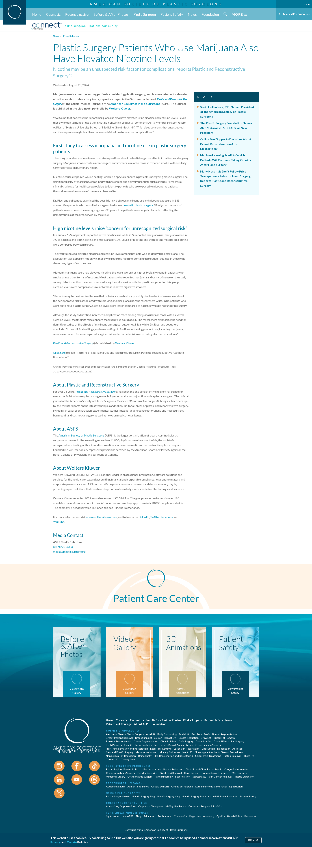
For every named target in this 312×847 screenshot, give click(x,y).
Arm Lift (150, 734)
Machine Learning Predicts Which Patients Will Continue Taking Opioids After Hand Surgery (225, 159)
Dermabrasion (203, 741)
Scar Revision (182, 776)
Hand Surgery (192, 772)
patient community (104, 25)
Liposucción (236, 786)
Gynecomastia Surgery (208, 744)
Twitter (154, 517)
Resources (250, 816)
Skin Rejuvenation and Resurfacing (173, 755)
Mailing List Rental (176, 806)
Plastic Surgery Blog (143, 796)
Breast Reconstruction (148, 769)
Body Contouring (167, 734)
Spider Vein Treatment (208, 755)
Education (149, 816)
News (192, 14)
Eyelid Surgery (114, 744)
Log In (306, 4)
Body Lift (184, 734)
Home (36, 14)
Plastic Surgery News (118, 796)
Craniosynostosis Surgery (120, 772)
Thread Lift (112, 759)
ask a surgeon (75, 25)
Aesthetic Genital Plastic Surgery (125, 734)
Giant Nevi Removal (171, 772)
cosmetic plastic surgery (138, 205)
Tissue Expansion (244, 776)
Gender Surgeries (147, 772)
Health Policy (234, 816)
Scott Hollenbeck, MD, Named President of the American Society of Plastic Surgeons (227, 111)
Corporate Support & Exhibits (205, 806)
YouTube (58, 521)
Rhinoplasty (144, 755)
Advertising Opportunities (121, 806)
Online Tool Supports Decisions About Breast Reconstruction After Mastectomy (225, 143)
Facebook (167, 517)
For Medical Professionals (294, 14)
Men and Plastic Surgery (119, 752)
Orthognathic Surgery (139, 776)
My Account (113, 816)
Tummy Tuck (128, 759)
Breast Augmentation (224, 734)
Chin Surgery (186, 741)
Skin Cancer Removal (220, 776)
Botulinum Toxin (201, 734)
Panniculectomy (164, 776)
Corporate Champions (150, 806)
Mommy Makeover (170, 752)
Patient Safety (172, 14)
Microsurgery (239, 772)
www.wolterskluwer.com (101, 517)
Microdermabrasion (146, 752)
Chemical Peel (168, 741)
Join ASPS (127, 816)
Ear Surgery (237, 741)
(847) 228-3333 (63, 546)
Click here (59, 352)
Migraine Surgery (115, 776)
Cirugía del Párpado (182, 786)
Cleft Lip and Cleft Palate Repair (204, 769)
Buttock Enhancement (118, 741)
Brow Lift (206, 737)
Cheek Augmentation (146, 741)
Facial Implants (143, 744)
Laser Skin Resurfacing (186, 748)
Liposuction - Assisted (229, 748)
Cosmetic (53, 14)
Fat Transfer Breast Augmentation (173, 744)
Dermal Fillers (221, 741)
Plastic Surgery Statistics (196, 796)
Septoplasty (199, 776)
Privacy (55, 842)
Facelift (128, 744)
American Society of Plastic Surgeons (156, 4)
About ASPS (141, 724)
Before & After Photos (111, 14)
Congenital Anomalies (236, 769)
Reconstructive (77, 14)
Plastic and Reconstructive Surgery (73, 343)
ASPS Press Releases (225, 796)
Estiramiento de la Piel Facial (211, 786)
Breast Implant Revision (148, 737)
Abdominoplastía (115, 786)
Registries (195, 816)
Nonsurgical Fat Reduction (121, 755)
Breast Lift (170, 737)
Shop (139, 816)
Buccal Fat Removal (224, 737)
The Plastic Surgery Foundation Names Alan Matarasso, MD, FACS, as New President (226, 127)
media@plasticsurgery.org (69, 551)
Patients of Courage (119, 724)
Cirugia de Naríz (160, 786)
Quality (220, 816)
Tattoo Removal (232, 755)
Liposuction (208, 748)
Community (180, 816)
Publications (165, 816)
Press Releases (71, 36)
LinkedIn (143, 517)
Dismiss (253, 840)
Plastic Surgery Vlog (168, 796)
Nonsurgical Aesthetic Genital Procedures (219, 752)
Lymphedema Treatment (215, 772)
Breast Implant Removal (119, 737)
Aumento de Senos (138, 786)
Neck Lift (188, 752)
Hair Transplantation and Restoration (127, 748)
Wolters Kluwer (119, 108)
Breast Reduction (189, 737)
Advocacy (208, 816)
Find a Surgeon (144, 14)
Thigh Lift (248, 755)
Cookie (72, 842)
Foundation (210, 14)
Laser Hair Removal (161, 748)
